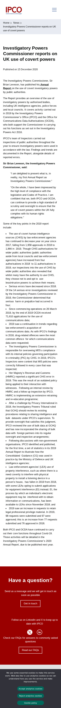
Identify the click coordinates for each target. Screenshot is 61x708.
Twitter (29, 632)
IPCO (13, 9)
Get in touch (30, 603)
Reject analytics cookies (30, 696)
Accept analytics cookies (30, 688)
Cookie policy (30, 703)
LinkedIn (39, 632)
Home (6, 23)
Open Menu (54, 9)
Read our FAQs (30, 650)
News (16, 23)
